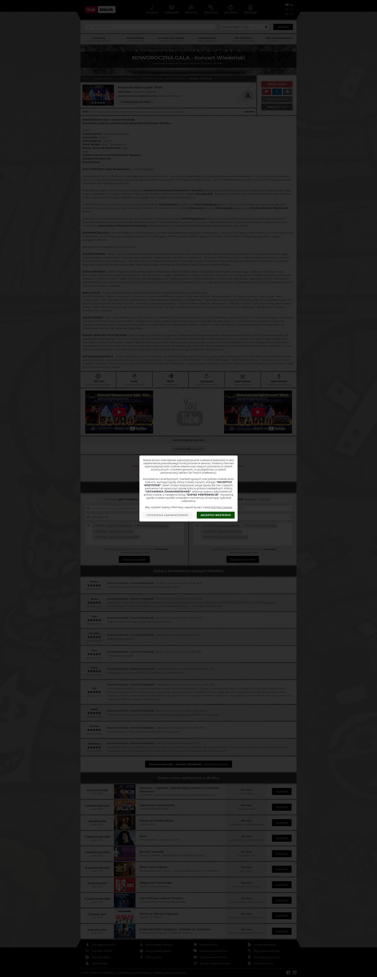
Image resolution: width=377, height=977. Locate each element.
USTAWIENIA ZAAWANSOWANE (167, 515)
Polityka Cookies (221, 507)
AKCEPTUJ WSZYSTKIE (216, 515)
